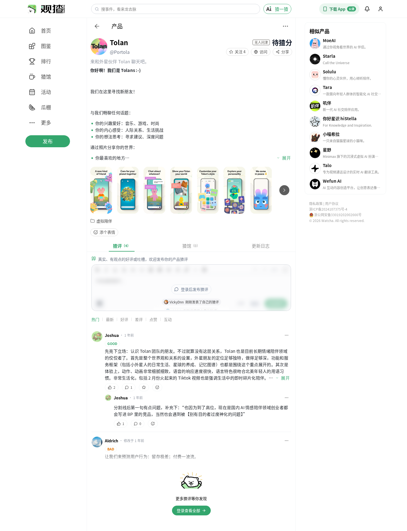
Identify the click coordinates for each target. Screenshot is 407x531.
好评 (124, 319)
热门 (95, 319)
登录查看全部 (188, 510)
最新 (110, 319)
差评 (139, 319)
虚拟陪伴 (104, 221)
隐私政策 (316, 203)
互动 (168, 319)
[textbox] (191, 114)
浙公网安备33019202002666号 (338, 215)
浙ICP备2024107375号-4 (328, 209)
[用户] (380, 9)
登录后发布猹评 (194, 289)
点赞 (153, 319)
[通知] (367, 9)
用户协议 (331, 203)
